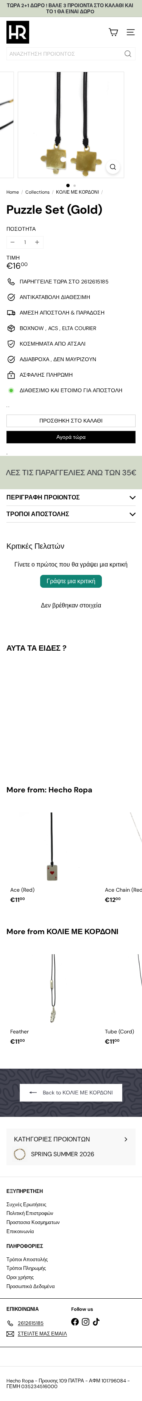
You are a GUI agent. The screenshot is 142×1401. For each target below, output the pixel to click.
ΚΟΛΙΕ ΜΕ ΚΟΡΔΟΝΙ (77, 192)
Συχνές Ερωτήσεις (26, 1204)
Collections (37, 192)
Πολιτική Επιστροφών (29, 1213)
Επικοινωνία (20, 1231)
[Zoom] (113, 167)
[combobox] (71, 53)
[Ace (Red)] (53, 856)
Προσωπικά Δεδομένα (30, 1286)
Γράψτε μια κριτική (71, 581)
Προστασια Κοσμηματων (33, 1222)
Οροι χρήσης (20, 1277)
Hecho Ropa (70, 790)
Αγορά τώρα (71, 437)
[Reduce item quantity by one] (12, 242)
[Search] (128, 53)
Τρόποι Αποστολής (27, 1259)
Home (12, 192)
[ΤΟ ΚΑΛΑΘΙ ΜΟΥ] (113, 32)
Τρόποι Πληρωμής (26, 1268)
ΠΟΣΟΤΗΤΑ (21, 229)
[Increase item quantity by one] (37, 242)
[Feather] (53, 997)
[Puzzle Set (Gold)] (53, 714)
